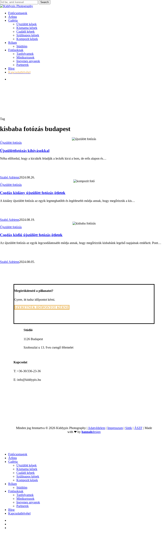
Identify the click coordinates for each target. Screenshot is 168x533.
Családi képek (25, 472)
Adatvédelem (96, 428)
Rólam (12, 484)
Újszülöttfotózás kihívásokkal (24, 151)
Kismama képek (26, 469)
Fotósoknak (15, 491)
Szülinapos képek (27, 476)
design (91, 432)
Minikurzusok (25, 498)
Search (44, 2)
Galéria (13, 461)
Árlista (12, 458)
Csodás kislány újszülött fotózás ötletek (32, 193)
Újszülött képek (26, 465)
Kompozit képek (27, 480)
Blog (11, 509)
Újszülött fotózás (11, 142)
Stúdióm (21, 487)
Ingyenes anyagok (28, 502)
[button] (41, 307)
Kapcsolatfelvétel (19, 513)
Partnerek (22, 506)
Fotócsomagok (17, 454)
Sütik (128, 428)
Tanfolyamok (25, 495)
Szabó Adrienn (9, 177)
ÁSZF (138, 428)
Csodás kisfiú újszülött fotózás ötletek (31, 235)
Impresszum (115, 428)
